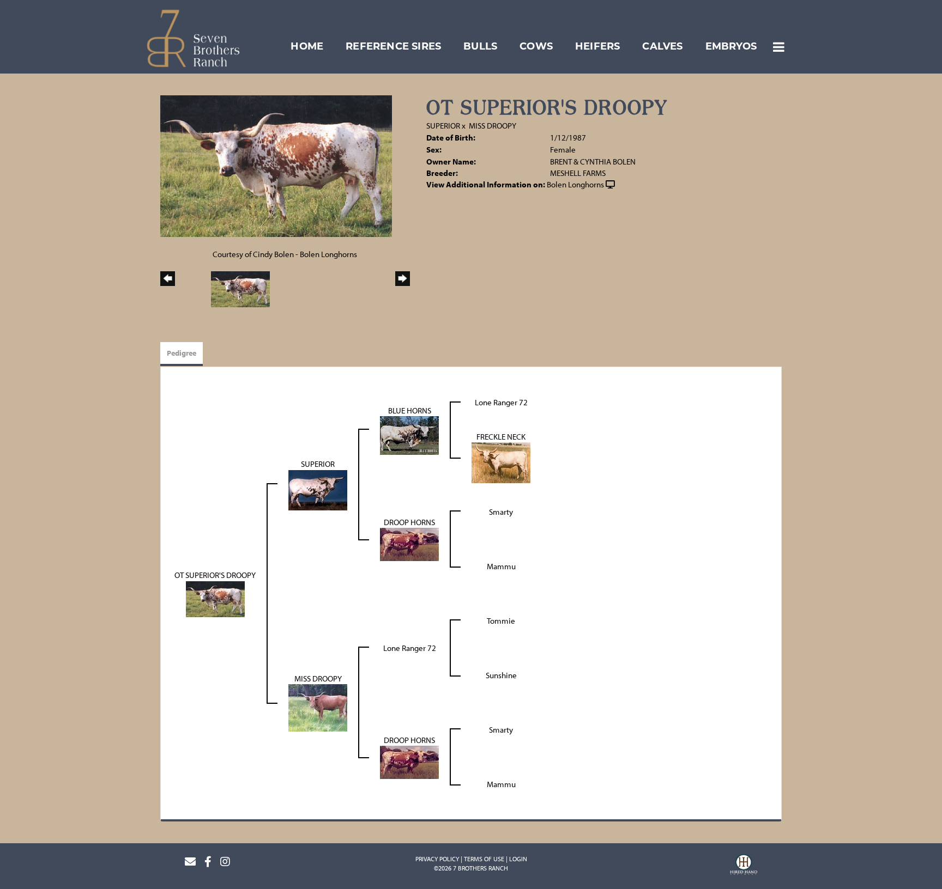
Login (518, 859)
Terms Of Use (484, 859)
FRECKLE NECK (501, 436)
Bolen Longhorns (575, 184)
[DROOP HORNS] (409, 544)
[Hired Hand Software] (743, 866)
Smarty (501, 512)
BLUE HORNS (409, 410)
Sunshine (501, 675)
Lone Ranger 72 (501, 402)
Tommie (501, 621)
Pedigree (181, 353)
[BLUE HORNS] (409, 434)
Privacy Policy (437, 859)
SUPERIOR (443, 125)
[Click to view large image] (276, 165)
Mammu (501, 566)
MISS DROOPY (492, 125)
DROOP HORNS (409, 522)
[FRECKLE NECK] (501, 461)
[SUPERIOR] (317, 489)
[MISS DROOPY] (317, 707)
